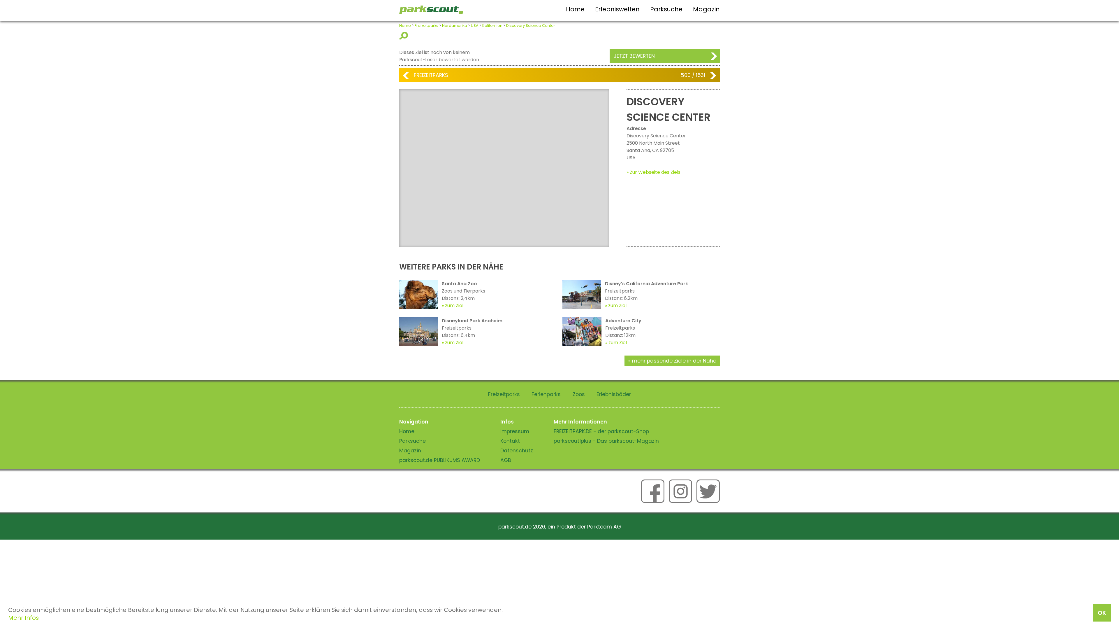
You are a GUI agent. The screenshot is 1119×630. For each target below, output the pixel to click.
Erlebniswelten (617, 9)
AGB (505, 460)
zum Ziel (454, 305)
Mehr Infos (23, 618)
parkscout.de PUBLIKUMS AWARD (439, 460)
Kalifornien (492, 25)
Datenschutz (516, 450)
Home (575, 9)
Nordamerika (454, 25)
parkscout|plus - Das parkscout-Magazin (606, 441)
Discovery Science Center (530, 25)
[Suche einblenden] (404, 36)
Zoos (579, 394)
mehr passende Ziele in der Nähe (674, 360)
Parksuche (666, 9)
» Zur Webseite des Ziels (653, 172)
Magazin (706, 9)
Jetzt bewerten (634, 56)
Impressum (514, 431)
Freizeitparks (426, 25)
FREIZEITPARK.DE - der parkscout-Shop (601, 431)
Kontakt (510, 441)
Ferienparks (546, 394)
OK (1102, 613)
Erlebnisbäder (614, 394)
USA (474, 25)
